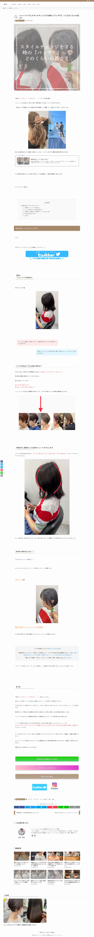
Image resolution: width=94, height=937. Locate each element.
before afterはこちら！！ (31, 213)
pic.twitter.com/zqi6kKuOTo (63, 655)
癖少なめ (45, 799)
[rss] (88, 1)
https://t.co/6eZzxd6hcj (54, 648)
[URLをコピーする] (74, 807)
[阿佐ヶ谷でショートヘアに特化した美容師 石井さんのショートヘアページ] (6, 4)
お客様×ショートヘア (20, 20)
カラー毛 (30, 799)
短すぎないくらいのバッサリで (30, 205)
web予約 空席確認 (49, 932)
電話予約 (42, 932)
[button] (19, 807)
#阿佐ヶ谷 (40, 655)
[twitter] (32, 836)
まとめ (26, 215)
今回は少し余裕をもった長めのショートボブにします (37, 211)
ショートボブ (35, 799)
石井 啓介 (21, 837)
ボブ (41, 799)
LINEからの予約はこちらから (47, 759)
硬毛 (50, 799)
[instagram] (35, 836)
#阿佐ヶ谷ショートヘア (49, 655)
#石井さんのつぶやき (31, 655)
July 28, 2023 (67, 658)
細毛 (53, 799)
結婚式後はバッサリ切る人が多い (39, 159)
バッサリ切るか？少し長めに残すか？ (34, 209)
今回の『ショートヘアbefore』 (32, 207)
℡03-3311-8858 (47, 776)
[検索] (89, 1)
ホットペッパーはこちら (47, 768)
